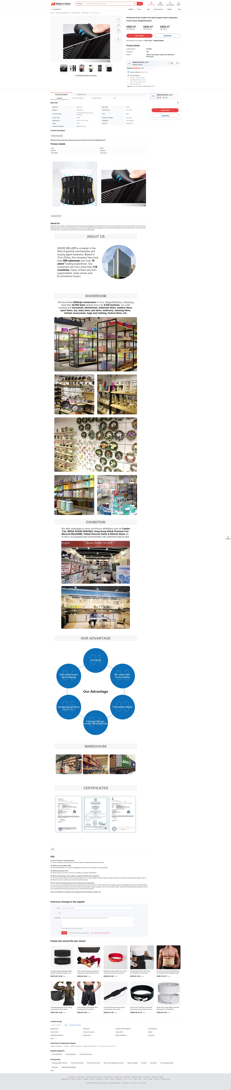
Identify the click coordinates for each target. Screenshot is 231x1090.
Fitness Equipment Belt (166, 1063)
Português (85, 1079)
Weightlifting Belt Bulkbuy (68, 1067)
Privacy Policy (142, 1083)
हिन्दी (140, 1079)
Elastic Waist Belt (95, 13)
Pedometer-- (86, 1029)
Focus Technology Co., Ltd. (103, 1083)
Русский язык (99, 1079)
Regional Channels (136, 1077)
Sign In (129, 86)
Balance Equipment (121, 1035)
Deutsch (112, 1079)
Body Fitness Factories (93, 1063)
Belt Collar (55, 1067)
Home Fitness (54, 1032)
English (73, 1079)
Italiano (106, 1079)
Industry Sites (127, 1077)
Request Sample (159, 40)
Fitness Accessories (88, 1032)
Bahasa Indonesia (165, 1079)
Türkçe (150, 1079)
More (52, 1070)
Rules (179, 9)
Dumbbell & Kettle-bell (57, 1035)
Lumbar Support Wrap (85, 1054)
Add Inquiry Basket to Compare (87, 75)
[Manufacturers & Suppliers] (60, 4)
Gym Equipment (152, 1029)
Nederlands (119, 1079)
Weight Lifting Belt (132, 1063)
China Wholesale (108, 1077)
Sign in (178, 5)
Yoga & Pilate (119, 1032)
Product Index (146, 1077)
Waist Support (85, 13)
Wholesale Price (118, 1077)
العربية (125, 1079)
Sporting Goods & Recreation (62, 13)
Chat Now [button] (168, 36)
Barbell (150, 1032)
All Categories (57, 9)
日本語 (135, 1079)
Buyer (139, 9)
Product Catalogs (76, 1025)
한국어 (130, 1079)
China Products (80, 1077)
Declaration (134, 1083)
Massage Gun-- (55, 1029)
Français (92, 1079)
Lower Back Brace (57, 1054)
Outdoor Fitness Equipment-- (124, 1029)
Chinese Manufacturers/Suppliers (94, 1077)
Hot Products (71, 1077)
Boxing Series (87, 1035)
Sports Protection (75, 13)
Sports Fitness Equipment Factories (114, 1063)
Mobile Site (154, 1077)
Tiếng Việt (156, 1079)
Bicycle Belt (153, 1063)
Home (52, 13)
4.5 (158, 97)
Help (148, 9)
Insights (161, 1077)
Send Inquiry (139, 36)
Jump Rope (151, 1035)
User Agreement (125, 1083)
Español (79, 1079)
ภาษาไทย (145, 1079)
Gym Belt (143, 1063)
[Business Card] (178, 102)
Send (64, 933)
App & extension (158, 9)
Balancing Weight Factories (59, 1063)
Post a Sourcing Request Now (100, 933)
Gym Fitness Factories (77, 1063)
